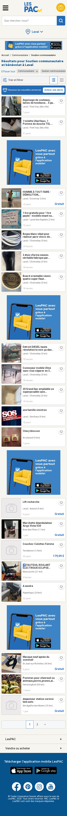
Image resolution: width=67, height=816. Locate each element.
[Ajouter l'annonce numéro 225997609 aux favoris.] (59, 700)
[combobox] (29, 21)
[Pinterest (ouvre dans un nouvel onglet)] (28, 790)
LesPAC (33, 739)
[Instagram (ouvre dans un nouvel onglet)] (39, 790)
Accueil (5, 55)
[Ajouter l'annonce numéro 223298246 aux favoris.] (59, 369)
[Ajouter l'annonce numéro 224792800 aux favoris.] (59, 545)
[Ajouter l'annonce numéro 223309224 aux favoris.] (59, 277)
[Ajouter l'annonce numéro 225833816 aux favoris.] (59, 658)
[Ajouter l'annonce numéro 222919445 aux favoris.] (59, 235)
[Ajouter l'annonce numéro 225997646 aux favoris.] (59, 566)
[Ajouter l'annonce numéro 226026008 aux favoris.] (59, 679)
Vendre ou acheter (33, 748)
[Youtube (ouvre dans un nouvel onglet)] (50, 790)
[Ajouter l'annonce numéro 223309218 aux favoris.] (59, 256)
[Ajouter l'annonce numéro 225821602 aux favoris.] (59, 503)
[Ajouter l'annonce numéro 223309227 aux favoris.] (59, 348)
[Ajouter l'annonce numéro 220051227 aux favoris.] (59, 122)
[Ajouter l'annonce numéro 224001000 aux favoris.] (59, 411)
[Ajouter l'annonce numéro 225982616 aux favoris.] (59, 524)
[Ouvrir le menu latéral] (5, 8)
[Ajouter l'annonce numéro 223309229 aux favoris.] (59, 390)
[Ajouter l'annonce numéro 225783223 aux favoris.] (59, 432)
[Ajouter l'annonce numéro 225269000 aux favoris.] (59, 587)
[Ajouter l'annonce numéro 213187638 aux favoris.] (59, 214)
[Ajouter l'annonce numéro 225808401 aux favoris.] (59, 101)
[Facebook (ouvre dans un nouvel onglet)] (16, 790)
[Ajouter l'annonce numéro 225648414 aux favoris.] (59, 193)
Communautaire (20, 55)
